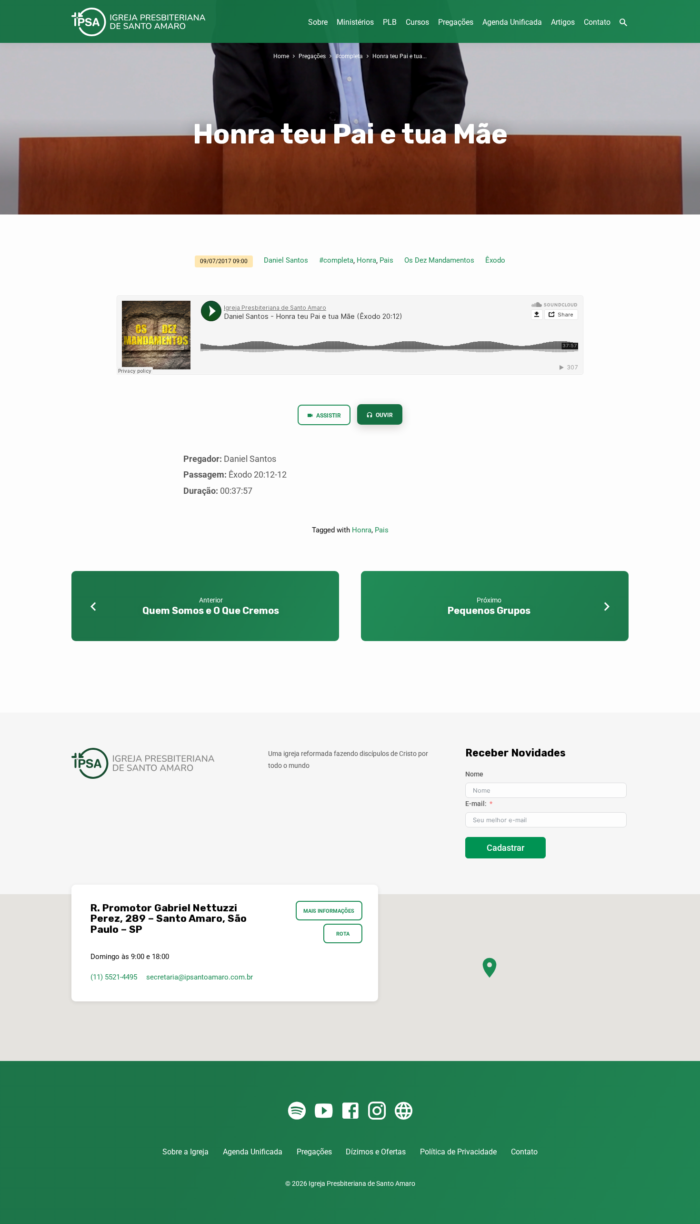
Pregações (455, 22)
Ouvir (383, 415)
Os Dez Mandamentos (439, 260)
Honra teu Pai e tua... (399, 56)
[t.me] (403, 1111)
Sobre (318, 22)
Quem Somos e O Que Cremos (210, 610)
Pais (386, 260)
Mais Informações (329, 911)
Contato (597, 22)
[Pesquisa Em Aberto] (623, 23)
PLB (390, 22)
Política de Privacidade (458, 1151)
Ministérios (355, 22)
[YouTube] (323, 1111)
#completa (349, 56)
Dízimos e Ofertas (376, 1151)
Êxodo (495, 260)
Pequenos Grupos (489, 610)
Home (281, 56)
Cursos (417, 22)
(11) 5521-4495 (113, 977)
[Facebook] (350, 1111)
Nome (474, 774)
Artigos (563, 22)
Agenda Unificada (512, 22)
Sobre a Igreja (185, 1151)
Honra (366, 260)
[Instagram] (377, 1111)
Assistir (328, 415)
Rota (343, 933)
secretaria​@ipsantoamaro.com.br (199, 977)
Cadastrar (505, 848)
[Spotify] (297, 1111)
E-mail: (476, 803)
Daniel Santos (286, 260)
